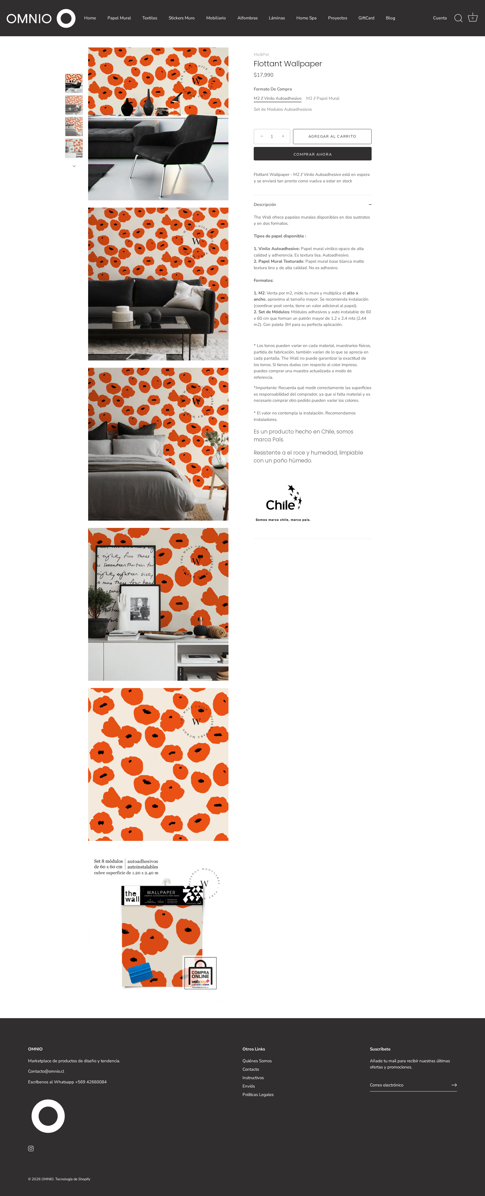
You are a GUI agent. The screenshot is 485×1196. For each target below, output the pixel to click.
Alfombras (247, 18)
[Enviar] (454, 1085)
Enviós (248, 1086)
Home (90, 18)
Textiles (149, 18)
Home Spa (306, 18)
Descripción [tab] (265, 204)
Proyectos (337, 18)
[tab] (313, 376)
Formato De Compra (273, 89)
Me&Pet (261, 54)
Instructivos (253, 1078)
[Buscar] (458, 18)
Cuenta (440, 18)
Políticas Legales (258, 1094)
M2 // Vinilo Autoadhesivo (277, 98)
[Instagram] (31, 1148)
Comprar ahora (313, 154)
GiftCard (366, 18)
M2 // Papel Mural (322, 98)
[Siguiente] (74, 166)
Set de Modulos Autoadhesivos (283, 109)
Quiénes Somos (257, 1061)
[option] (74, 84)
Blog (390, 18)
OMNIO (48, 1179)
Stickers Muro (182, 18)
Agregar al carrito (332, 136)
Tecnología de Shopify (72, 1179)
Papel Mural (119, 18)
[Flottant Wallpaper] (74, 83)
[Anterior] (74, 66)
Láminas (277, 18)
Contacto (250, 1069)
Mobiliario (216, 18)
